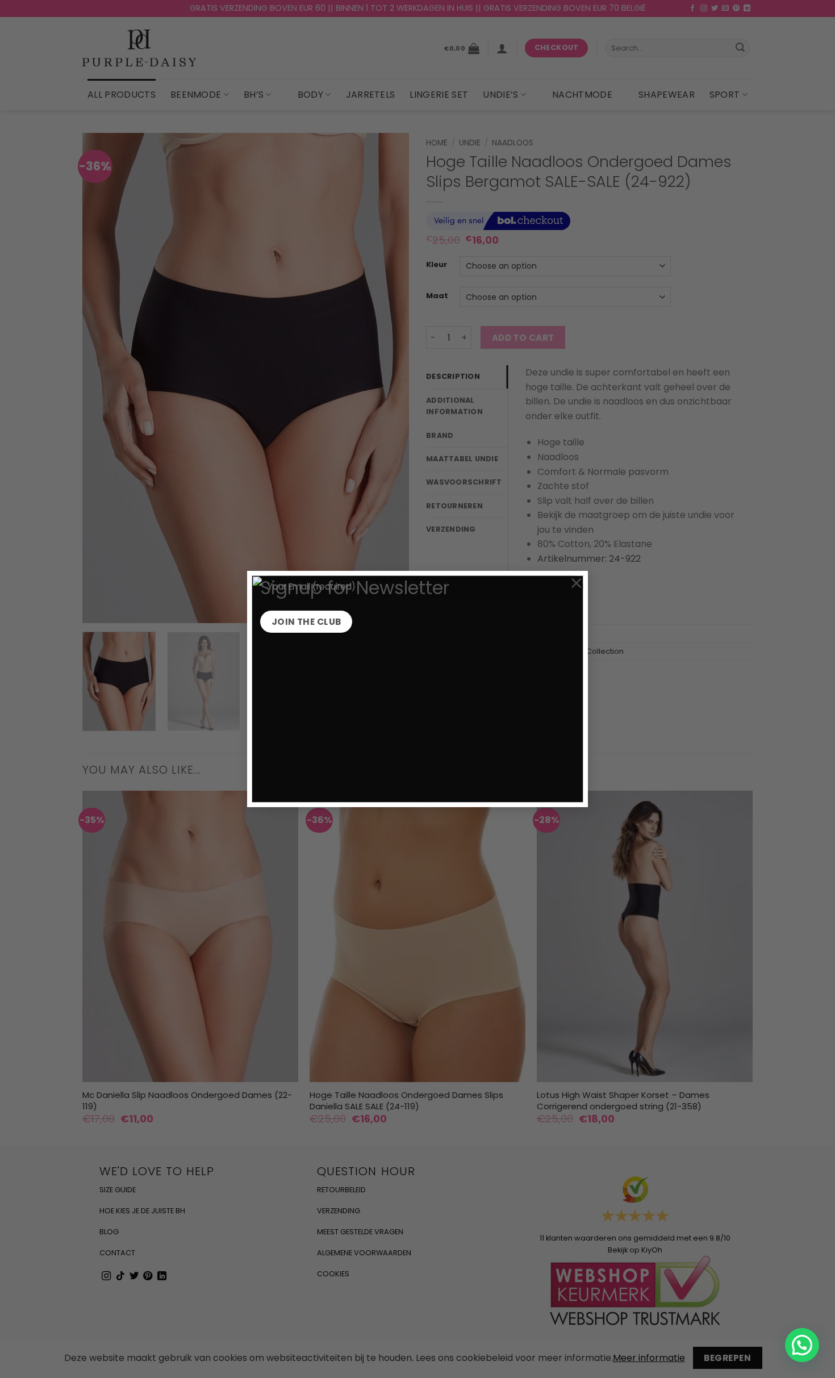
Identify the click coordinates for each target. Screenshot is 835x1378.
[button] (802, 1345)
